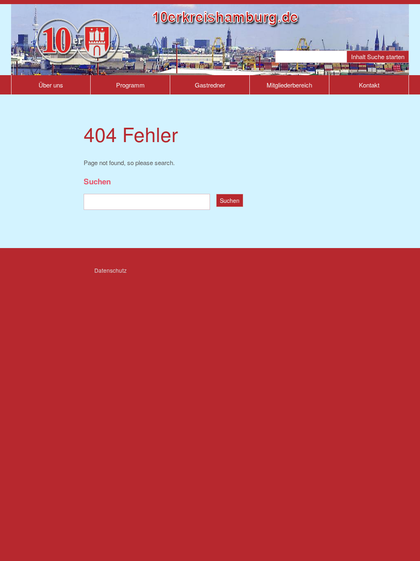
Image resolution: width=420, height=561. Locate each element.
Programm (130, 84)
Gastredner (210, 84)
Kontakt (369, 84)
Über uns (51, 84)
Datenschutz (110, 270)
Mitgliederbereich (289, 84)
